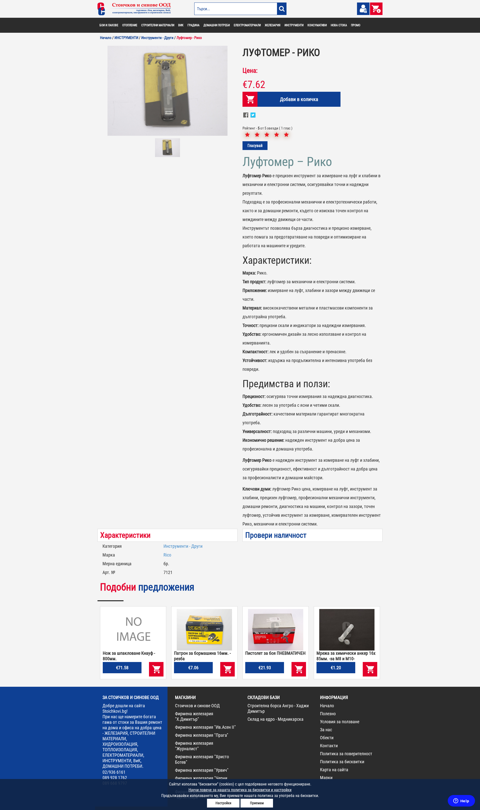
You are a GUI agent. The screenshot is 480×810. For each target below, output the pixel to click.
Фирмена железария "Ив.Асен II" (205, 727)
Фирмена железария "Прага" (201, 735)
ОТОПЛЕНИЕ (129, 25)
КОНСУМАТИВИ (317, 25)
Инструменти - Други (183, 546)
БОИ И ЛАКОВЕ (109, 25)
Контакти (329, 745)
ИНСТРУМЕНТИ (294, 25)
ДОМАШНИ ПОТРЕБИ (217, 25)
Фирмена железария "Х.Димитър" (194, 716)
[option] (168, 91)
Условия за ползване (339, 721)
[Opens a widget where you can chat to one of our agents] (461, 801)
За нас (326, 729)
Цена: (250, 70)
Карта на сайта (334, 769)
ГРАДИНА (194, 25)
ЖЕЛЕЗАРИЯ (272, 25)
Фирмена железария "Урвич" (201, 770)
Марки (326, 777)
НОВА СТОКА (339, 25)
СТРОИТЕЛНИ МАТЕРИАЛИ (157, 25)
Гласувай (255, 145)
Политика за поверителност (346, 753)
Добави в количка (299, 99)
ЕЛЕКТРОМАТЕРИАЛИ (247, 25)
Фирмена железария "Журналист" (194, 745)
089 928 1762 (114, 777)
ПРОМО (355, 25)
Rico (167, 555)
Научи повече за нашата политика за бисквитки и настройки (240, 790)
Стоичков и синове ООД (197, 705)
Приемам (257, 803)
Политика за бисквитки (342, 761)
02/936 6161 (114, 772)
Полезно (328, 713)
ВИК (181, 25)
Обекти (327, 737)
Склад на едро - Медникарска (276, 719)
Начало (327, 705)
